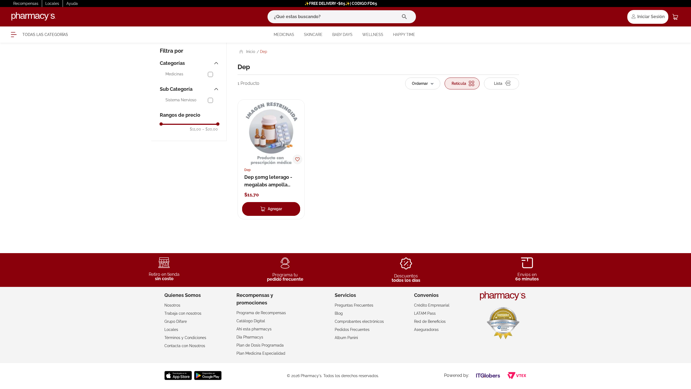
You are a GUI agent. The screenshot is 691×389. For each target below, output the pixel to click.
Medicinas (174, 74)
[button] (189, 63)
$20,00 (210, 129)
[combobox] (341, 16)
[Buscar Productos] (405, 16)
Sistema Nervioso (180, 100)
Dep (263, 51)
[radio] (462, 83)
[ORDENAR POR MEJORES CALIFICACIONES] (422, 83)
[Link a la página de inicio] (247, 52)
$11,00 (195, 129)
